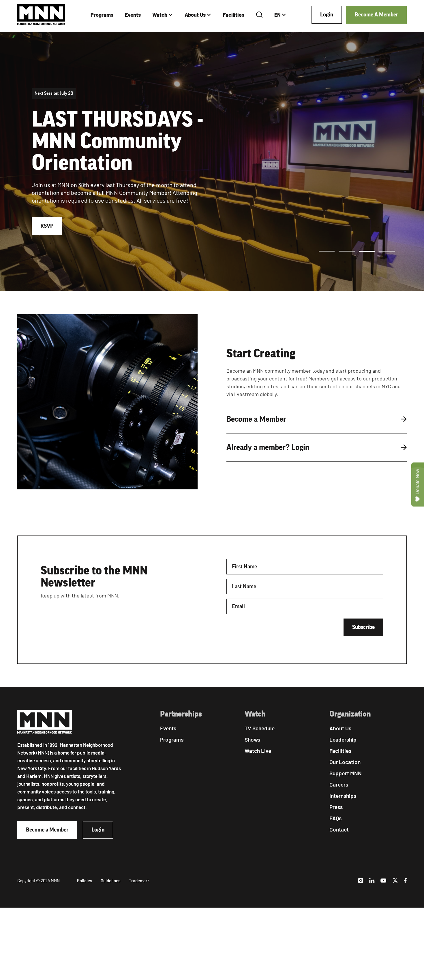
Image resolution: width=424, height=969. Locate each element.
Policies (84, 880)
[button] (163, 14)
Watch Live (258, 750)
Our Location (345, 762)
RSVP (46, 226)
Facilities (233, 15)
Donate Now (417, 482)
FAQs (335, 818)
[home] (41, 14)
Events (133, 15)
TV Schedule (260, 728)
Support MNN (345, 773)
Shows (252, 739)
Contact (339, 829)
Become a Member (47, 830)
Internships (342, 795)
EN (277, 15)
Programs (102, 15)
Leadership (343, 739)
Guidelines (110, 880)
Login (326, 15)
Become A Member (376, 15)
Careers (338, 784)
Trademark (139, 880)
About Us (195, 15)
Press (336, 807)
